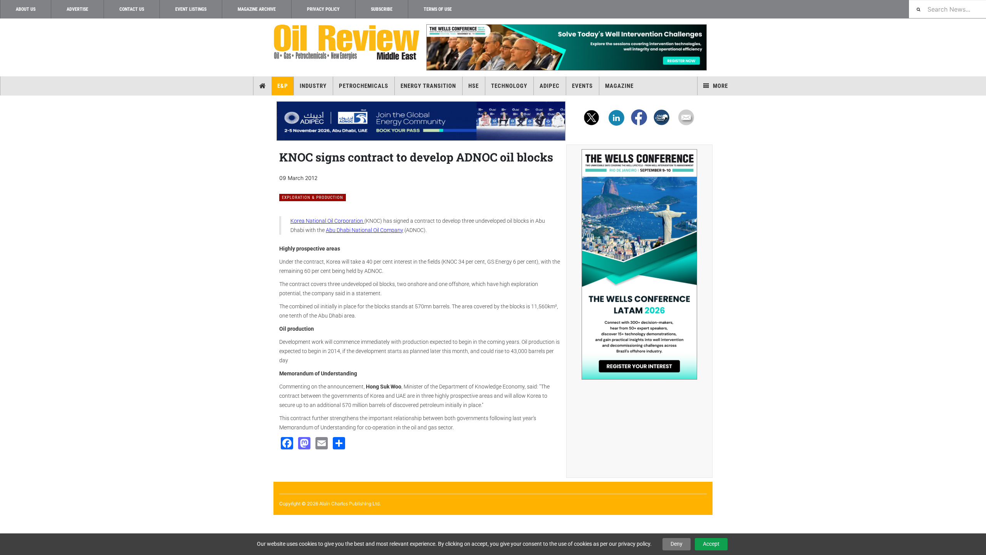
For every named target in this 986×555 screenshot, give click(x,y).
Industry (313, 85)
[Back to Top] (6, 521)
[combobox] (947, 9)
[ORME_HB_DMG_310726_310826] (421, 121)
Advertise (77, 9)
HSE (473, 85)
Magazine (619, 85)
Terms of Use (438, 9)
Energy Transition (428, 85)
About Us (25, 9)
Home (262, 86)
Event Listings (190, 9)
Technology (509, 85)
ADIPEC (550, 85)
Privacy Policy (323, 9)
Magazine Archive (257, 9)
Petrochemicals (363, 85)
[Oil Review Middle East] (346, 42)
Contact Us (131, 9)
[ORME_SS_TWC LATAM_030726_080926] (639, 264)
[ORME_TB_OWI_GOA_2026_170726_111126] (566, 47)
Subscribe (381, 9)
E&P (282, 85)
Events (582, 85)
